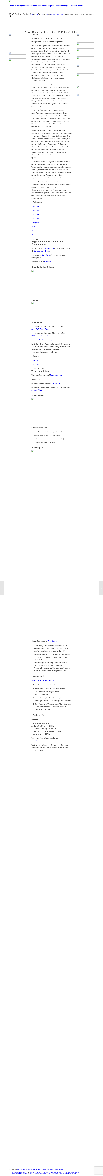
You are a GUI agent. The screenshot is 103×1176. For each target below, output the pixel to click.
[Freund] (85, 89)
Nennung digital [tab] (38, 676)
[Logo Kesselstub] (85, 78)
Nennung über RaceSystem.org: (43, 680)
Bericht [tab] (35, 34)
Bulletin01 (35, 360)
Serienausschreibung (41, 251)
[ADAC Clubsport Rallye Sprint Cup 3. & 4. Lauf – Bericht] (101, 588)
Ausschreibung (48, 248)
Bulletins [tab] (36, 356)
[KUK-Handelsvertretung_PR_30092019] (85, 101)
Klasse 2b (35, 218)
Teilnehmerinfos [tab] (38, 368)
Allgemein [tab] (36, 239)
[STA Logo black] (85, 59)
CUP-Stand (46, 255)
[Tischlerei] (85, 68)
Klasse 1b (35, 210)
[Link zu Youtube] (13, 27)
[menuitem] (12, 5)
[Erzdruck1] (85, 51)
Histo (33, 231)
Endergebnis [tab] (37, 202)
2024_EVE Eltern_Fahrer (40, 329)
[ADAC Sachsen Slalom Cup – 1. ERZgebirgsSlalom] (2, 588)
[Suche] (11, 16)
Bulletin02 (35, 364)
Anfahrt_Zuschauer (38, 741)
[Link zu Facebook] (9, 27)
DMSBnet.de (52, 641)
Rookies (34, 226)
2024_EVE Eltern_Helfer (40, 336)
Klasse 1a (35, 206)
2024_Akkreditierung (45, 340)
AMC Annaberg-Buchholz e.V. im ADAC (29, 1169)
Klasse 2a (35, 214)
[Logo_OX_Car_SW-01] (85, 37)
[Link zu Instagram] (17, 27)
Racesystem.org (56, 375)
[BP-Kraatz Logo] (85, 44)
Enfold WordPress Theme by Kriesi (53, 1169)
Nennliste (47, 261)
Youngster (35, 222)
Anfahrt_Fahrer (36, 390)
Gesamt (34, 235)
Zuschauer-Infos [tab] (38, 715)
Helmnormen (56, 383)
